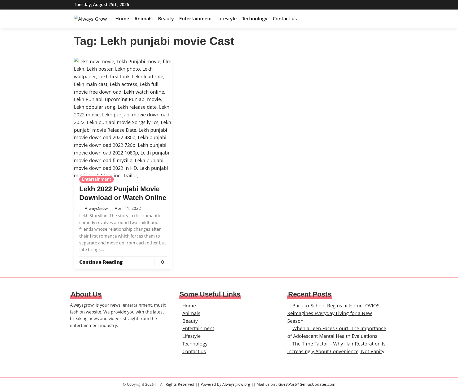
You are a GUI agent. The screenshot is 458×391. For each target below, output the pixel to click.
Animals (143, 18)
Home (122, 18)
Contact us (285, 18)
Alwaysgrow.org (236, 384)
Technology (254, 18)
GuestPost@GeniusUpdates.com (306, 384)
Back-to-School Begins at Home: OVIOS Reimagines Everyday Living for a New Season (333, 313)
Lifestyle (227, 18)
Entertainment (195, 18)
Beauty (166, 18)
